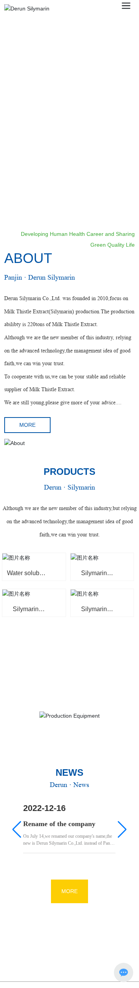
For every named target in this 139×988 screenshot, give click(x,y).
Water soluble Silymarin (25, 576)
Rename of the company (59, 824)
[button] (128, 187)
